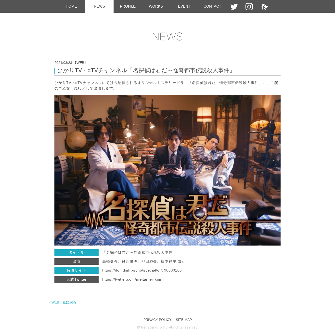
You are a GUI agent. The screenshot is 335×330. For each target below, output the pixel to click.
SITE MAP (184, 320)
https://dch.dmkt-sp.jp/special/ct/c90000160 (141, 270)
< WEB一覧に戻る (62, 302)
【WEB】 (80, 63)
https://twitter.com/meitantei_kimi (132, 279)
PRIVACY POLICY (157, 320)
